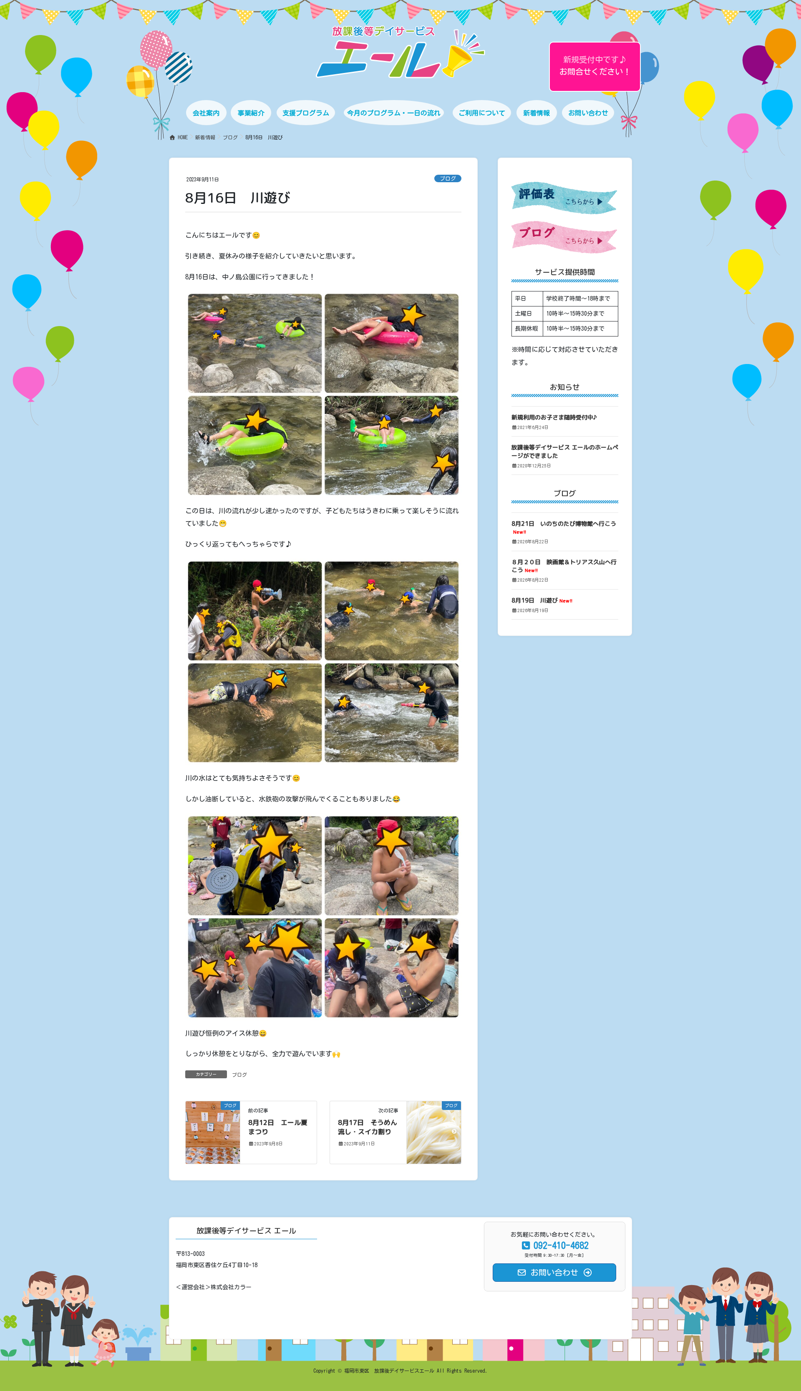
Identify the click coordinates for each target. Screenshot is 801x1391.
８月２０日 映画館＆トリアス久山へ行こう (564, 566)
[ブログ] (213, 1131)
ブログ (448, 178)
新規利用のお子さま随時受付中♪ (554, 417)
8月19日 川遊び (541, 600)
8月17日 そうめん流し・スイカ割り (367, 1127)
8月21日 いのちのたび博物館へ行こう (563, 528)
